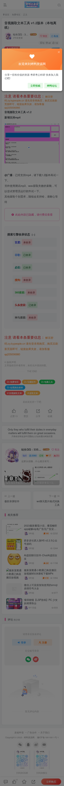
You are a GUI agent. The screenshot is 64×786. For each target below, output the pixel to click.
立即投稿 (35, 85)
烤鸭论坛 (52, 85)
